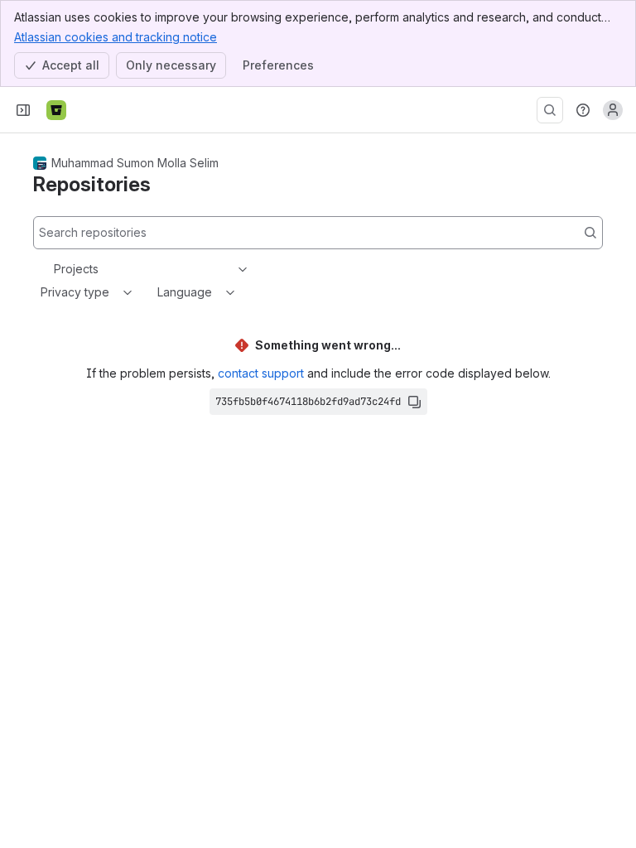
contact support (261, 373)
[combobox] (55, 269)
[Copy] (414, 402)
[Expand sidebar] (23, 110)
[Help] (583, 110)
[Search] (550, 110)
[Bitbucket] (56, 110)
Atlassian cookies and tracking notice (115, 37)
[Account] (613, 110)
